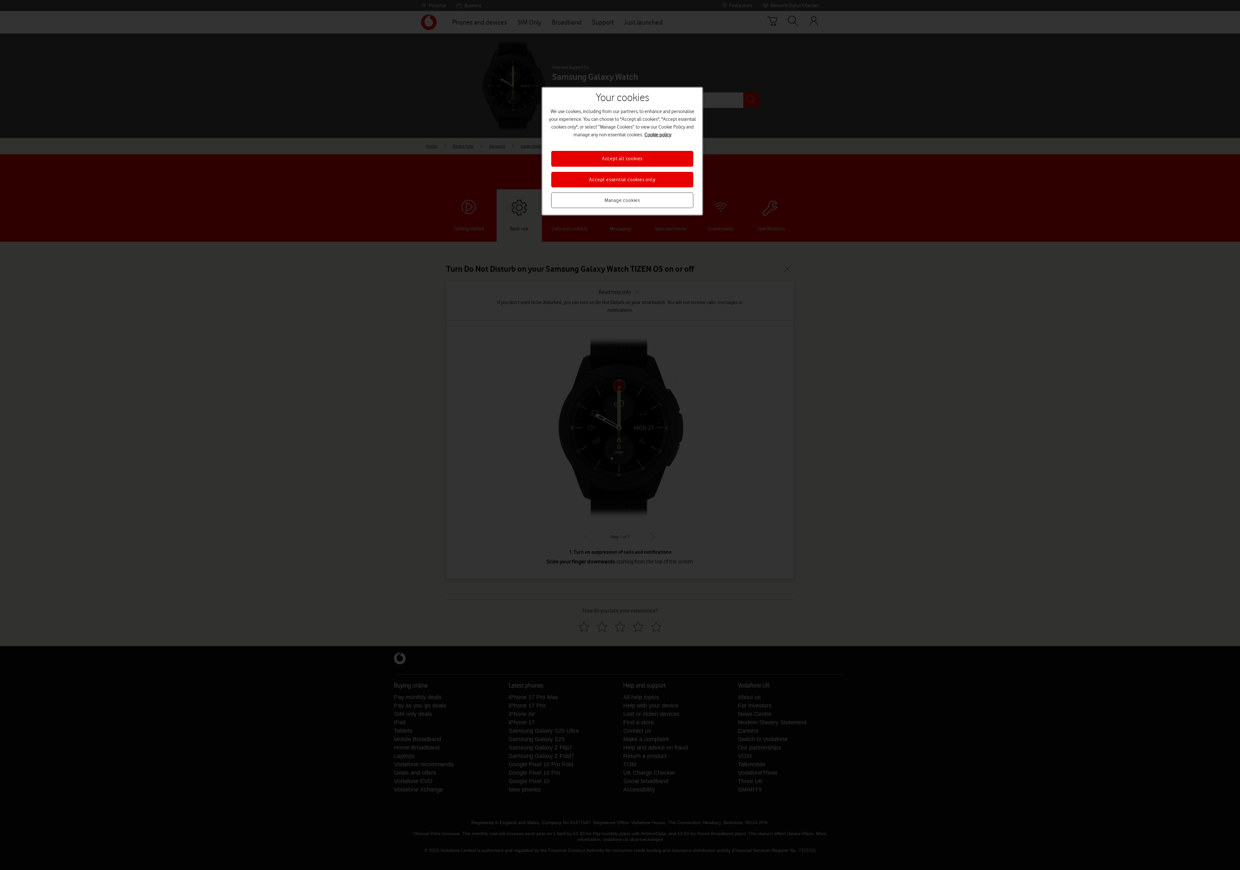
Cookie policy (658, 135)
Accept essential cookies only (622, 180)
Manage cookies (622, 200)
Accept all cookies (622, 159)
